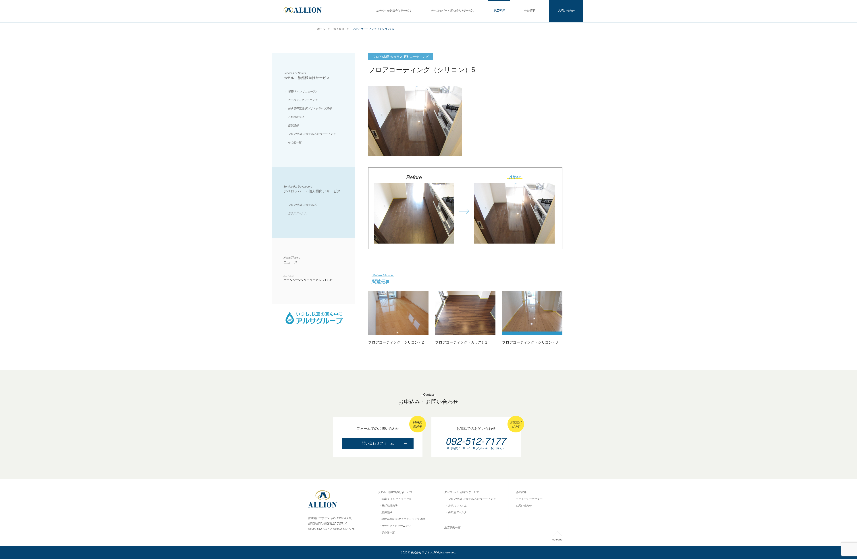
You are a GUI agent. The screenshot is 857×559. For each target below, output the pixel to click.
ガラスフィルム (297, 213)
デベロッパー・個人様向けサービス (452, 10)
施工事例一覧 (452, 527)
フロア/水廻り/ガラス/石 (302, 204)
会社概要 (529, 10)
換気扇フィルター (458, 512)
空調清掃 (293, 125)
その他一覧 (294, 142)
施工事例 (498, 10)
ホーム (321, 29)
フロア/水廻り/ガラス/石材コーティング (311, 134)
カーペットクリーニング (302, 100)
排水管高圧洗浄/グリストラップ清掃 (309, 108)
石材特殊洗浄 (296, 117)
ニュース (291, 260)
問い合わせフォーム (378, 443)
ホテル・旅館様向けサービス (393, 10)
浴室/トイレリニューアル (303, 91)
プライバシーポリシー (529, 499)
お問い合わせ (566, 10)
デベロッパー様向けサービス (461, 492)
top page (557, 539)
